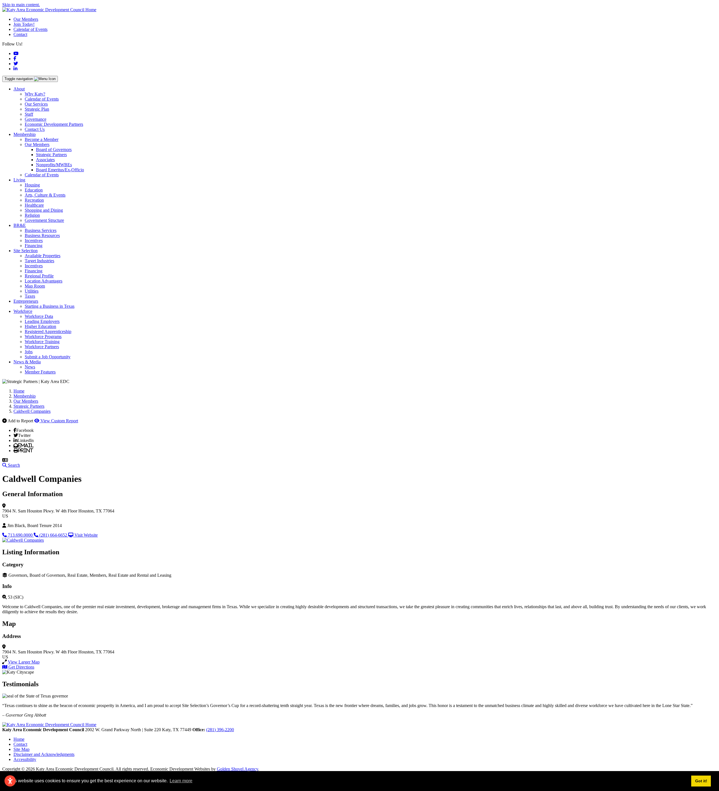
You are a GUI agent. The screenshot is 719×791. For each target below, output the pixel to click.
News (30, 366)
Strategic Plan (37, 109)
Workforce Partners (42, 346)
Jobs (29, 351)
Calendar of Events (30, 29)
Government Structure (44, 220)
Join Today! (24, 24)
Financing (33, 245)
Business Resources (42, 235)
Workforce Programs (43, 336)
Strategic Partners (51, 154)
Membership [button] (24, 134)
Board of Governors (54, 149)
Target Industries (39, 260)
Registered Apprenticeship (48, 331)
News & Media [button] (27, 361)
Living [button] (19, 179)
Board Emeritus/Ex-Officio (60, 169)
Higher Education (40, 326)
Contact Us (35, 129)
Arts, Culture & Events (45, 195)
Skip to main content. (21, 4)
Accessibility (24, 759)
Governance (35, 119)
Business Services (40, 230)
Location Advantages (43, 281)
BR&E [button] (19, 225)
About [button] (19, 88)
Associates (45, 159)
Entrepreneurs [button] (25, 301)
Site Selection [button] (25, 250)
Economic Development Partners (54, 124)
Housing (32, 185)
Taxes (30, 296)
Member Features (40, 372)
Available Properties (42, 255)
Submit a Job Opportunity (47, 356)
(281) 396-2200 (220, 729)
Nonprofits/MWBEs (54, 164)
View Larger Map (24, 662)
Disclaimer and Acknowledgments (43, 754)
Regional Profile (39, 275)
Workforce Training (42, 341)
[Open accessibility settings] (10, 781)
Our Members (25, 19)
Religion (32, 215)
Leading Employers (42, 321)
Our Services (36, 104)
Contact (20, 34)
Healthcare (34, 205)
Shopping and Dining (44, 210)
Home (18, 739)
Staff (29, 114)
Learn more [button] (181, 780)
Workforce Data (39, 316)
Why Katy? (35, 94)
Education (34, 190)
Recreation (34, 200)
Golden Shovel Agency (237, 769)
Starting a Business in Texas (49, 306)
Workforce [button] (22, 311)
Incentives (34, 240)
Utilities (31, 291)
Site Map (21, 749)
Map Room (35, 286)
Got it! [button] (701, 781)
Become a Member (41, 139)
